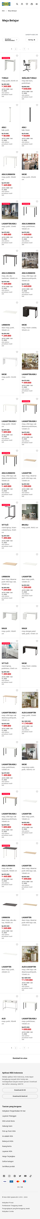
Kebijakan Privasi (7, 1202)
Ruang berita (6, 1146)
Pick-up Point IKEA (9, 1131)
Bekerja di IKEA (7, 1141)
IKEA (3, 11)
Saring (30, 40)
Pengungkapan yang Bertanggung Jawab (16, 1208)
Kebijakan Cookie (8, 1211)
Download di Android (20, 1096)
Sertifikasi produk (8, 1166)
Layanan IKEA (7, 1151)
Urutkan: (10, 39)
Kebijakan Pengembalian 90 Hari (13, 1111)
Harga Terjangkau (8, 1156)
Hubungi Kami (7, 1126)
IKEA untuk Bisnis (8, 1121)
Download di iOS (20, 1090)
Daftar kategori (7, 1161)
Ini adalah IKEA (7, 1136)
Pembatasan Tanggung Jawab (12, 1205)
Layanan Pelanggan (9, 1116)
